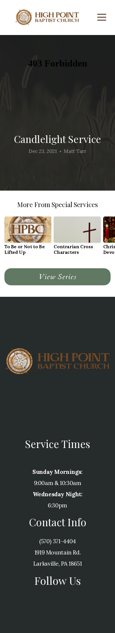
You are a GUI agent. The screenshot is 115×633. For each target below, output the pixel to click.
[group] (27, 237)
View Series (58, 277)
